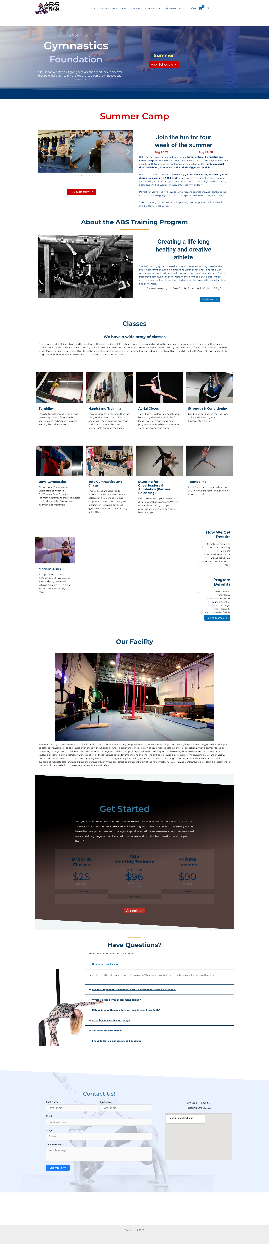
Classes (88, 8)
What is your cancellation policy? (111, 1020)
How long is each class (105, 964)
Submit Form (58, 1167)
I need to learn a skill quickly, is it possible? (116, 1041)
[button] (93, 8)
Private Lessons (173, 8)
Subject (50, 1130)
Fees (124, 8)
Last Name (106, 1102)
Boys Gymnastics (53, 482)
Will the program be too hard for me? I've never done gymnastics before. (134, 989)
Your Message (54, 1144)
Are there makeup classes (107, 1030)
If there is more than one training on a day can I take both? (126, 1010)
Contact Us (151, 8)
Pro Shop (136, 8)
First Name (52, 1102)
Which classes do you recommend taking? (116, 999)
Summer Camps (108, 8)
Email (49, 1116)
